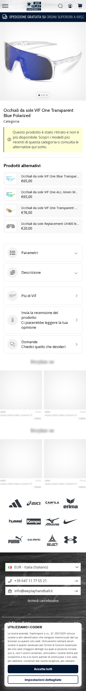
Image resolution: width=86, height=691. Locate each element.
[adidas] (15, 503)
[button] (43, 253)
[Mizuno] (52, 521)
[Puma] (15, 539)
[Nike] (70, 521)
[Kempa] (34, 521)
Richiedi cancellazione (43, 601)
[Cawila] (52, 503)
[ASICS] (34, 503)
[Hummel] (15, 521)
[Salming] (34, 539)
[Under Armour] (70, 539)
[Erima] (70, 503)
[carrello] (80, 6)
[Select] (52, 539)
